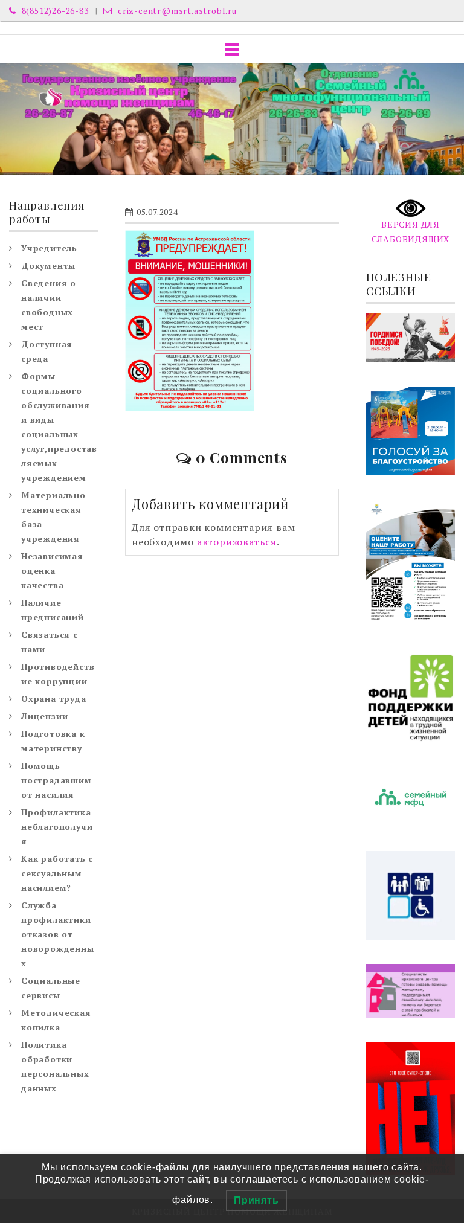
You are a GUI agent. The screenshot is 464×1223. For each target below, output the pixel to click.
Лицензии (44, 716)
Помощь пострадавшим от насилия (56, 780)
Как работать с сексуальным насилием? (57, 873)
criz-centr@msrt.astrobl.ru (176, 10)
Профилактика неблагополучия (56, 826)
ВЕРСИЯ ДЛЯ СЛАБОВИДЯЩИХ (411, 232)
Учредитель (49, 248)
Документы (48, 265)
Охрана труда (53, 698)
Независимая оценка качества (52, 570)
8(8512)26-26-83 (54, 10)
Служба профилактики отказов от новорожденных (57, 934)
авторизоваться (237, 541)
